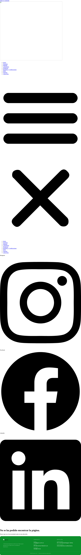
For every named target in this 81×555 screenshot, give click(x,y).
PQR (4, 71)
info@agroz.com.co (39, 542)
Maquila (5, 65)
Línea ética (6, 74)
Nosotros (5, 64)
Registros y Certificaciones (10, 69)
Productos (5, 68)
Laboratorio (6, 67)
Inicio (4, 62)
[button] (40, 157)
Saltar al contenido (4, 0)
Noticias (5, 72)
